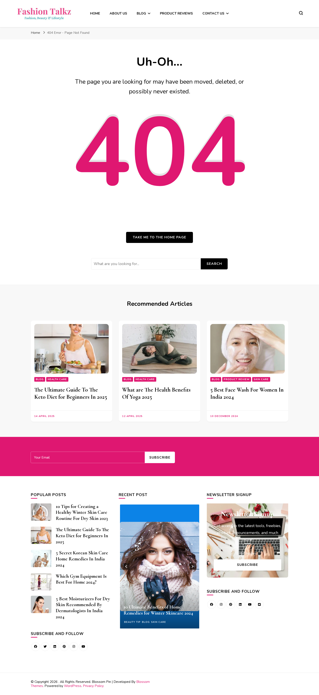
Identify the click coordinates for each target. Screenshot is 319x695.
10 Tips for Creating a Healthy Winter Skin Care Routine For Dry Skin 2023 (82, 512)
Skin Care (261, 379)
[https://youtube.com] (83, 646)
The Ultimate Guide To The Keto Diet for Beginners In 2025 (70, 393)
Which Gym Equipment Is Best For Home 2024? (81, 579)
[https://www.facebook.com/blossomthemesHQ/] (35, 646)
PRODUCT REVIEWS (176, 13)
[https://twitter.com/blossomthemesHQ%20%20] (45, 646)
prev (126, 566)
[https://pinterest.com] (64, 646)
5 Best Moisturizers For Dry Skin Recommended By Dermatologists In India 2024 (83, 608)
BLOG (141, 13)
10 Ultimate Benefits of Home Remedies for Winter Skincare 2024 (158, 610)
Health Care (57, 379)
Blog (40, 379)
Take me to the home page (159, 237)
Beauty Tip (132, 622)
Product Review (237, 379)
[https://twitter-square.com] (259, 604)
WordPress (72, 686)
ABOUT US (118, 13)
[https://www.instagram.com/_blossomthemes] (73, 646)
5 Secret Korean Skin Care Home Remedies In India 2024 (82, 559)
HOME (95, 13)
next (192, 566)
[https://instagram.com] (221, 604)
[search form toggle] (301, 13)
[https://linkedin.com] (54, 646)
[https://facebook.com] (211, 604)
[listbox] (159, 566)
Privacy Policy (93, 686)
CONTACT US (213, 13)
